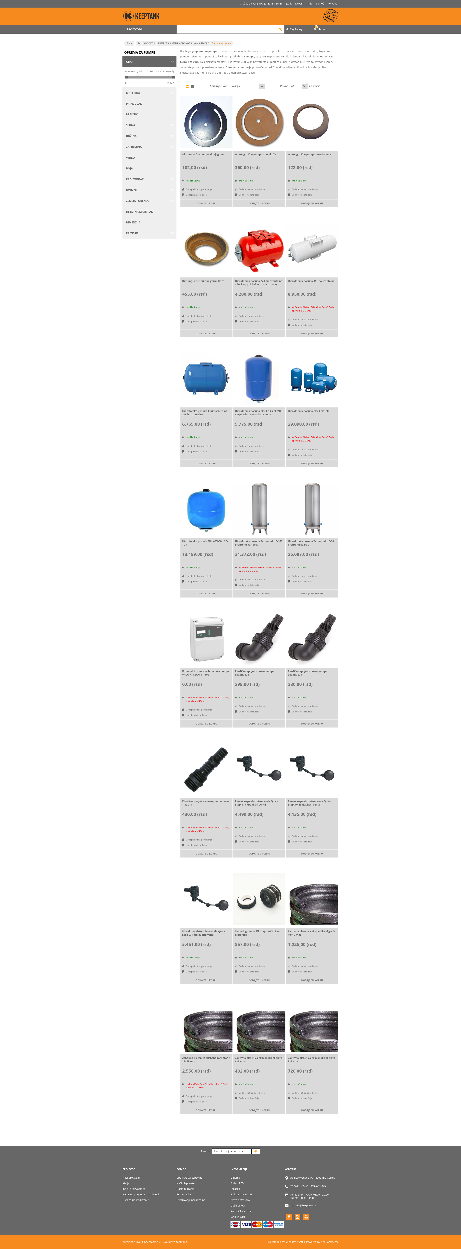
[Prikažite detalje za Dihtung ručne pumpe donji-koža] (259, 122)
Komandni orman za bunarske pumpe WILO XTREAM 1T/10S (205, 672)
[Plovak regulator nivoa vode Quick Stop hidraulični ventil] (259, 769)
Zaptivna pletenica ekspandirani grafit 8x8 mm (311, 1059)
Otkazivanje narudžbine (190, 1200)
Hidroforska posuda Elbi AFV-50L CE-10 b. (205, 542)
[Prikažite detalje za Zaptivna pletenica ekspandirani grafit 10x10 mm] (312, 899)
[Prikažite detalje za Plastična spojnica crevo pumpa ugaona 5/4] (259, 639)
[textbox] (226, 29)
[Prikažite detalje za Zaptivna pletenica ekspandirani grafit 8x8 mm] (312, 1026)
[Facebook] (289, 1217)
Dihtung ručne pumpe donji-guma (203, 154)
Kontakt (332, 3)
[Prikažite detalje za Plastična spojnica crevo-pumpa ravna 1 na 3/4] (206, 769)
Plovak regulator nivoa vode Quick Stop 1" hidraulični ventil (256, 802)
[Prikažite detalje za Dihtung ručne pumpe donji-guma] (206, 122)
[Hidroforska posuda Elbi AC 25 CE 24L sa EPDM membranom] (259, 379)
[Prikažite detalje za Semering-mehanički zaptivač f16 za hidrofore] (259, 899)
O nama (235, 1177)
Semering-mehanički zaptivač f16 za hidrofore (257, 933)
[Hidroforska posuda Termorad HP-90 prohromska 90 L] (312, 509)
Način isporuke (185, 1183)
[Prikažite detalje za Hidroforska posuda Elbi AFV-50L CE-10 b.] (206, 509)
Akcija (125, 1183)
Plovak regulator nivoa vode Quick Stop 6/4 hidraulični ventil (203, 933)
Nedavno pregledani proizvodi (140, 1194)
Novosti (299, 3)
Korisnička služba (241, 1211)
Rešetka (187, 86)
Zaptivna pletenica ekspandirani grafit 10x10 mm (311, 933)
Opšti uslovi (237, 1205)
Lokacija (235, 1188)
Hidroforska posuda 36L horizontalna (311, 281)
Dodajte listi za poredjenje (199, 189)
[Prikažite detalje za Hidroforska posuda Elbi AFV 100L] (312, 379)
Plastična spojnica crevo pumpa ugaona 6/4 (307, 672)
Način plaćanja (185, 1188)
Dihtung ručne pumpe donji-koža (255, 154)
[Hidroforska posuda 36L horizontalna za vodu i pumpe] (312, 249)
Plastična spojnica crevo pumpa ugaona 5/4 (254, 672)
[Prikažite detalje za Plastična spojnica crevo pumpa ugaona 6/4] (312, 639)
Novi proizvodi (131, 1177)
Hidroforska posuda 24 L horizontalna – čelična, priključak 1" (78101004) (258, 282)
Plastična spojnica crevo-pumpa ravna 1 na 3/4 (205, 802)
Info (310, 3)
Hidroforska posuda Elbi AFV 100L (309, 411)
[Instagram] (297, 1217)
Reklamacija (183, 1194)
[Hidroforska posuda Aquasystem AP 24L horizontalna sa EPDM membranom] (206, 379)
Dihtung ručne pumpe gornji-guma (309, 154)
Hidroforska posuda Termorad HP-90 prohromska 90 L (311, 542)
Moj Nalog (296, 29)
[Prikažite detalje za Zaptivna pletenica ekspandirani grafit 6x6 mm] (259, 1026)
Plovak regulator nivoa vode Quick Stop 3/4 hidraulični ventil (309, 802)
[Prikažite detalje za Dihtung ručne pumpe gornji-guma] (312, 122)
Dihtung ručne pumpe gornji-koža (203, 281)
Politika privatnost (241, 1194)
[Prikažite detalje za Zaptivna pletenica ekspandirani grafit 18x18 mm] (206, 1026)
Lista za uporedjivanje (135, 1200)
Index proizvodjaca (133, 1188)
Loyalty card (237, 1216)
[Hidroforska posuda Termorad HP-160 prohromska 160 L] (259, 509)
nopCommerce (330, 1242)
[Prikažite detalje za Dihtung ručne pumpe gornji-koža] (206, 249)
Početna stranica (139, 43)
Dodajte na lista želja (196, 194)
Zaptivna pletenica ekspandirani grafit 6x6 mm (258, 1059)
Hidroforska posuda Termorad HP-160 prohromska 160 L (258, 542)
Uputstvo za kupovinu (189, 1177)
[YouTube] (306, 1217)
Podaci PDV (237, 1183)
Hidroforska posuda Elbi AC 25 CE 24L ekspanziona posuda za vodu (258, 412)
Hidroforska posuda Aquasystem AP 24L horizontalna (204, 412)
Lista (192, 86)
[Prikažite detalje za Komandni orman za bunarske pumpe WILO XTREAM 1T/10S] (206, 639)
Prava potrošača (240, 1200)
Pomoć (320, 3)
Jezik (289, 3)
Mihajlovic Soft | (295, 1242)
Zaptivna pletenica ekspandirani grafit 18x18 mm (206, 1059)
